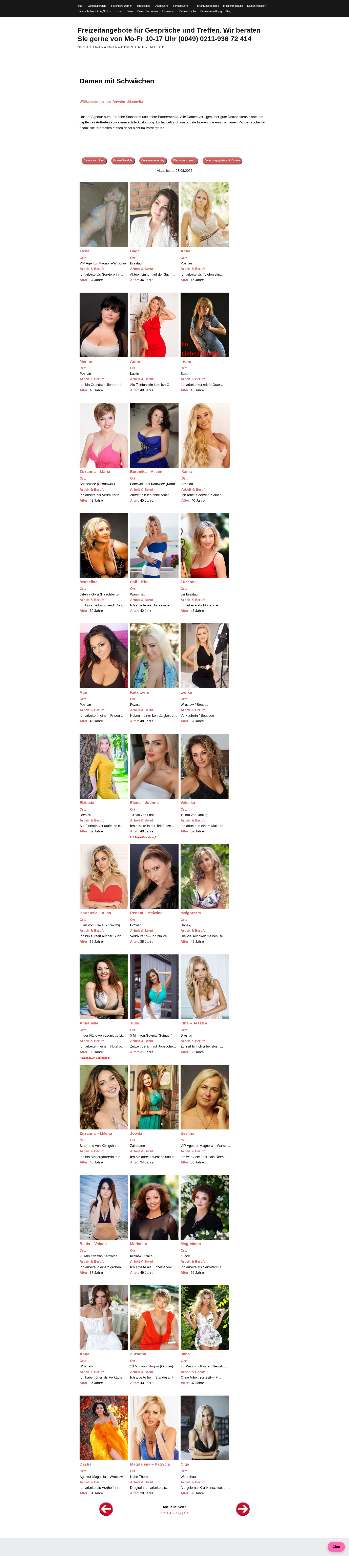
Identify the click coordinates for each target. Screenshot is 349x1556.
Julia (134, 1023)
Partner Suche (187, 11)
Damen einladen (256, 5)
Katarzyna (139, 692)
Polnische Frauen (147, 11)
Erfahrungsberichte (208, 5)
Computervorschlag (152, 160)
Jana (185, 1354)
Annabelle (89, 1023)
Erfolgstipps (143, 5)
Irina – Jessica (194, 1023)
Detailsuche (161, 5)
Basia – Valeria (93, 1244)
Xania (186, 471)
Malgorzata (191, 913)
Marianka (138, 1244)
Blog (228, 11)
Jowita (136, 1133)
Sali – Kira (139, 582)
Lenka (186, 692)
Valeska (188, 802)
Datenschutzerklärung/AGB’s (94, 11)
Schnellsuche (180, 5)
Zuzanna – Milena (96, 1133)
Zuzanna (189, 582)
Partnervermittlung (211, 11)
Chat (336, 1547)
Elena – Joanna (144, 802)
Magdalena (191, 1244)
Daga (135, 251)
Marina (86, 361)
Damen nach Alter (94, 160)
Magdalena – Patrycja (150, 1464)
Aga (83, 692)
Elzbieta (87, 802)
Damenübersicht (96, 5)
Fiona (186, 361)
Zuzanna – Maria (95, 471)
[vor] (242, 1516)
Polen (119, 11)
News (130, 11)
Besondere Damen (121, 5)
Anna (185, 251)
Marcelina (89, 582)
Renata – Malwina (146, 913)
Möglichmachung (233, 5)
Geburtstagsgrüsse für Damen (222, 160)
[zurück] (106, 1516)
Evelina (187, 1133)
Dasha (85, 1464)
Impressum (168, 11)
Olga (185, 1464)
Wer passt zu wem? (184, 160)
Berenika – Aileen (146, 471)
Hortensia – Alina (95, 913)
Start (80, 5)
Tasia (84, 251)
